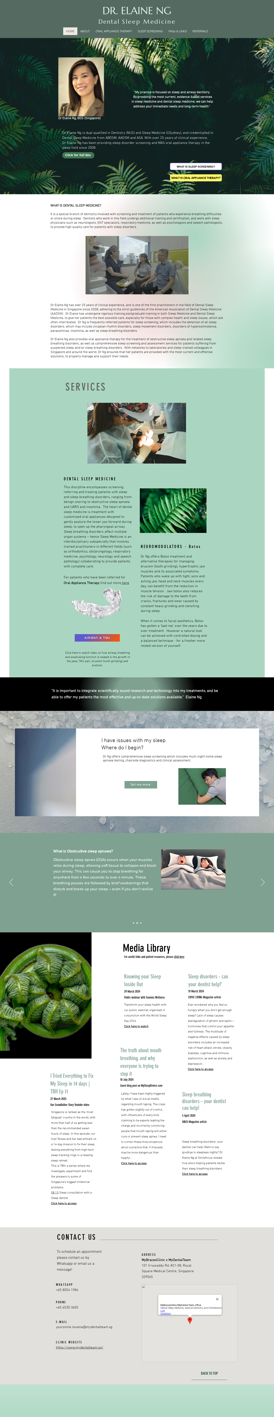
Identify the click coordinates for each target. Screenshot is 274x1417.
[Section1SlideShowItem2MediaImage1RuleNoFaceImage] (137, 923)
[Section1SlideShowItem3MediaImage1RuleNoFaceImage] (140, 923)
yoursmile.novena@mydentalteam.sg (84, 1327)
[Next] (263, 883)
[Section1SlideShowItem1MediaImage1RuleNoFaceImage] (133, 923)
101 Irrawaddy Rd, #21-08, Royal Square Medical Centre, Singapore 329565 (168, 1271)
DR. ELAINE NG (137, 10)
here (125, 583)
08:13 (55, 1193)
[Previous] (11, 883)
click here (179, 957)
